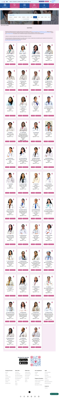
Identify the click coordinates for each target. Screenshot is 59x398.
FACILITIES (29, 1)
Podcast (16, 384)
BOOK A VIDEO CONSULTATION (14, 7)
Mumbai (42, 17)
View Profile (7, 64)
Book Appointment (12, 64)
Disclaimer (46, 378)
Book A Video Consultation (18, 375)
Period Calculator (37, 383)
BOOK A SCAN (24, 7)
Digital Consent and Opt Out (48, 381)
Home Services (37, 375)
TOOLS (22, 1)
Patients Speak (27, 378)
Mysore (46, 17)
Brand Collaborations (18, 378)
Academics (6, 381)
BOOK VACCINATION (54, 7)
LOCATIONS (19, 1)
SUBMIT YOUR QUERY (34, 7)
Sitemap (16, 383)
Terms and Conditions (48, 372)
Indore (31, 17)
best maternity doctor (9, 33)
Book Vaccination (27, 375)
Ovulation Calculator (37, 381)
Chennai (19, 17)
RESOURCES (25, 1)
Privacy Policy (46, 375)
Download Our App (7, 383)
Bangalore (10, 17)
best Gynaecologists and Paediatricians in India (39, 31)
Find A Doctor (17, 372)
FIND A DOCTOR (44, 7)
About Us (6, 372)
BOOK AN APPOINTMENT (5, 7)
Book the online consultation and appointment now (13, 40)
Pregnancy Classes (27, 372)
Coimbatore (23, 17)
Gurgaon (28, 17)
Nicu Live (26, 381)
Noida (49, 17)
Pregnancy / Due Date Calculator (39, 380)
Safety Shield (7, 378)
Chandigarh (15, 17)
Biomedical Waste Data (48, 383)
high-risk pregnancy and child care (45, 32)
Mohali (39, 17)
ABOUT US (11, 1)
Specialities (36, 372)
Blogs (16, 381)
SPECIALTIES (15, 1)
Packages (6, 375)
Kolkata (35, 17)
